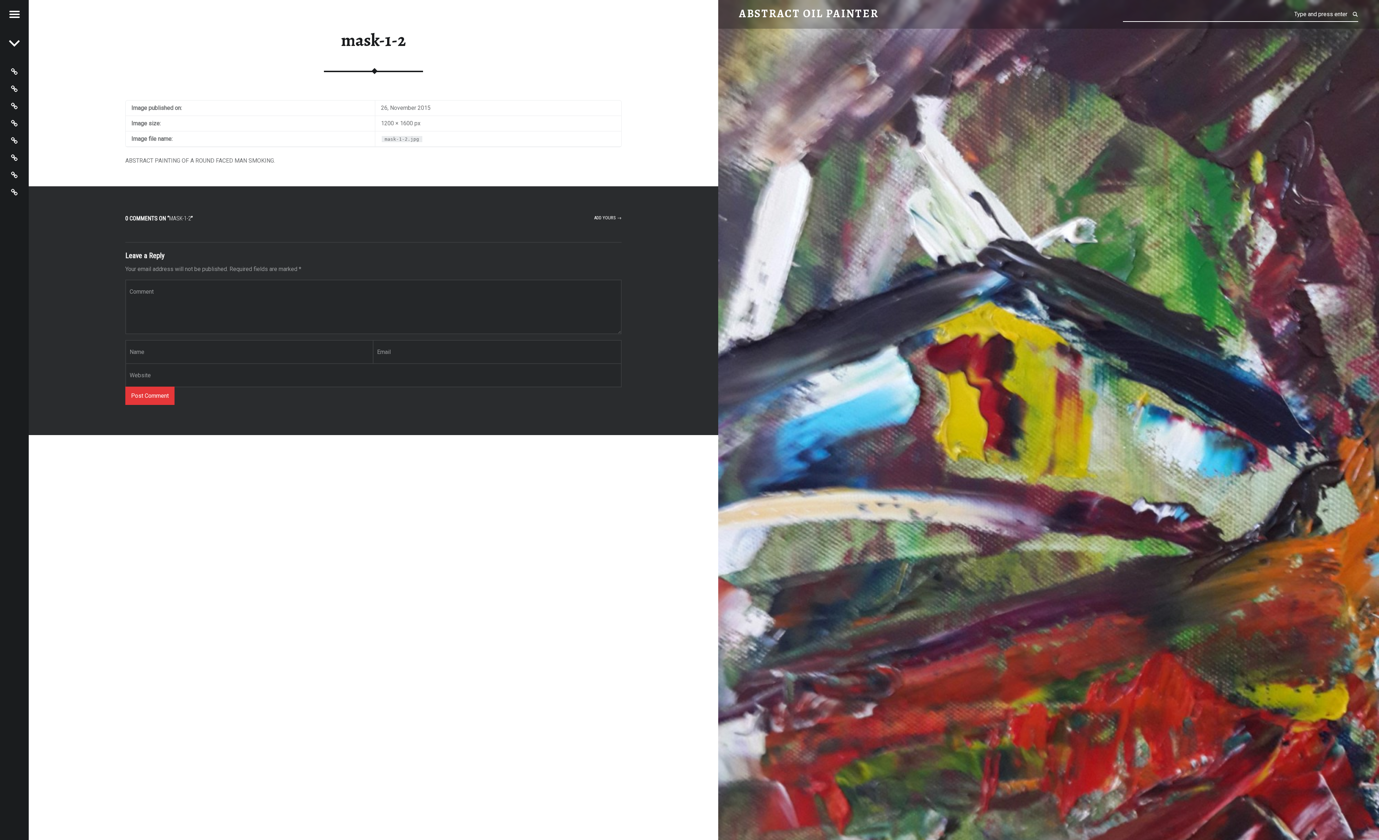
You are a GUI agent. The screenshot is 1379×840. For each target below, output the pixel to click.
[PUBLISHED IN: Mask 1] (14, 43)
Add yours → (608, 217)
